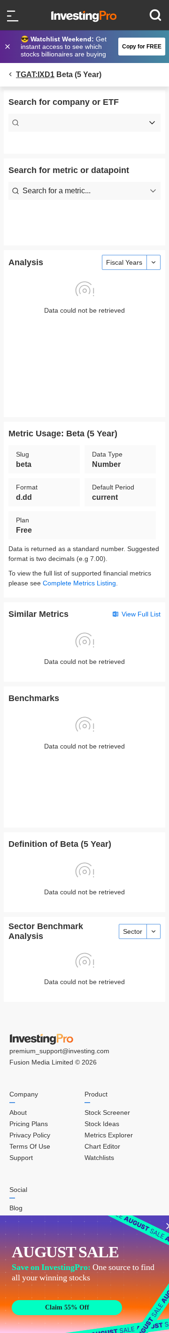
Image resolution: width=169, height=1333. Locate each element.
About (18, 1112)
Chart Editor (102, 1146)
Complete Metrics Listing (79, 583)
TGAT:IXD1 (35, 75)
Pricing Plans (28, 1124)
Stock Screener (107, 1112)
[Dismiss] (8, 46)
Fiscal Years (124, 262)
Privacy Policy (29, 1135)
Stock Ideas (101, 1124)
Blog (16, 1208)
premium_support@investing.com (59, 1051)
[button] (89, 46)
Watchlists (99, 1157)
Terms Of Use (29, 1146)
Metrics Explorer (108, 1135)
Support (21, 1157)
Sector (132, 931)
